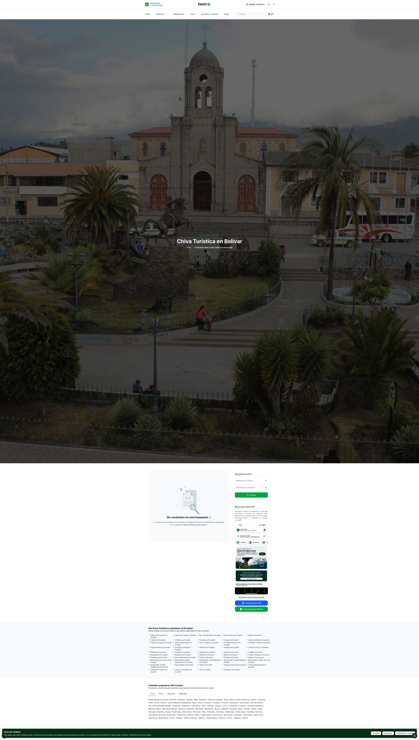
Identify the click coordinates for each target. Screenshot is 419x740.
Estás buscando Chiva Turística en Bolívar (213, 247)
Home (189, 247)
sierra (161, 694)
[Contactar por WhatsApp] (414, 735)
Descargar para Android (253, 609)
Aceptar (376, 733)
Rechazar (388, 733)
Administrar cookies (405, 733)
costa (152, 694)
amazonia (171, 694)
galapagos (183, 694)
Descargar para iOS (253, 603)
